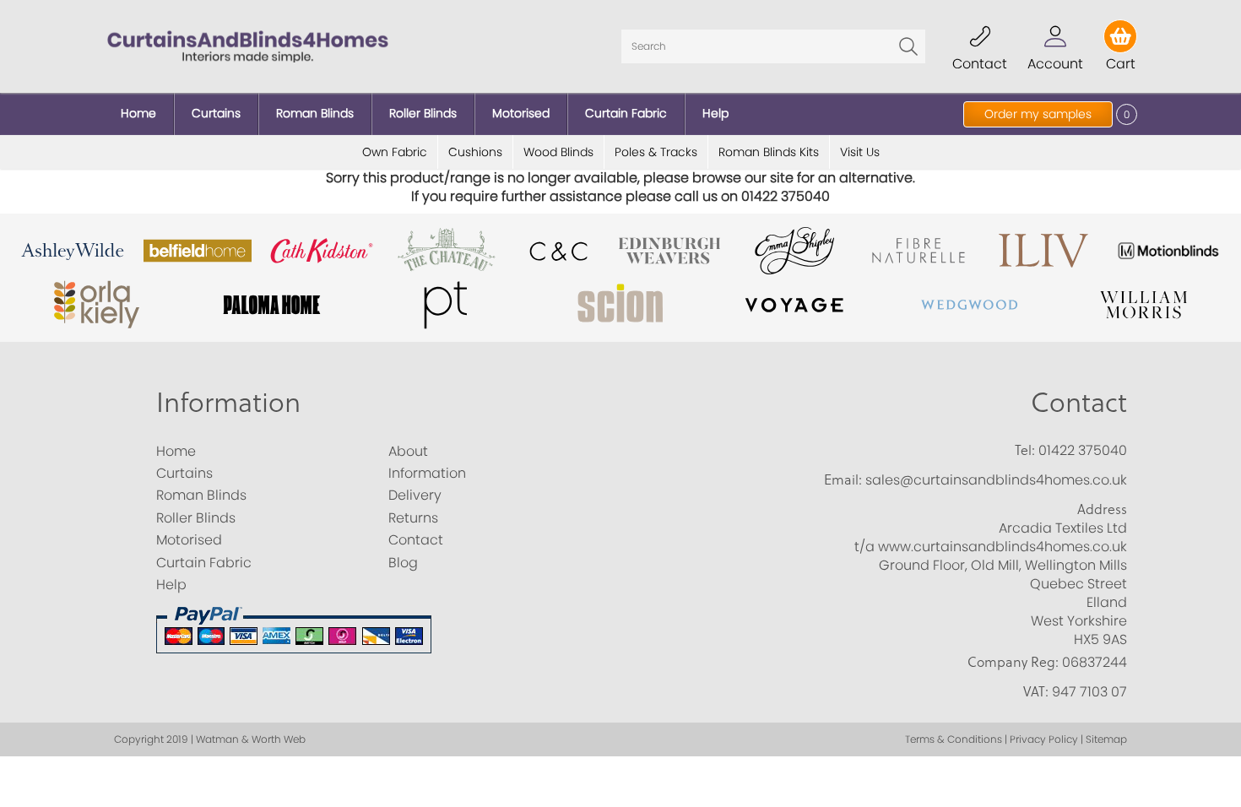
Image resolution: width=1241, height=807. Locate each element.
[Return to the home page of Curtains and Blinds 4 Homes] (247, 45)
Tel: (1025, 450)
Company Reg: (1013, 662)
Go (908, 46)
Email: (843, 479)
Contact (1079, 401)
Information (228, 401)
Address (1102, 509)
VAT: (1036, 691)
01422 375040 (1082, 450)
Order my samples (1038, 114)
